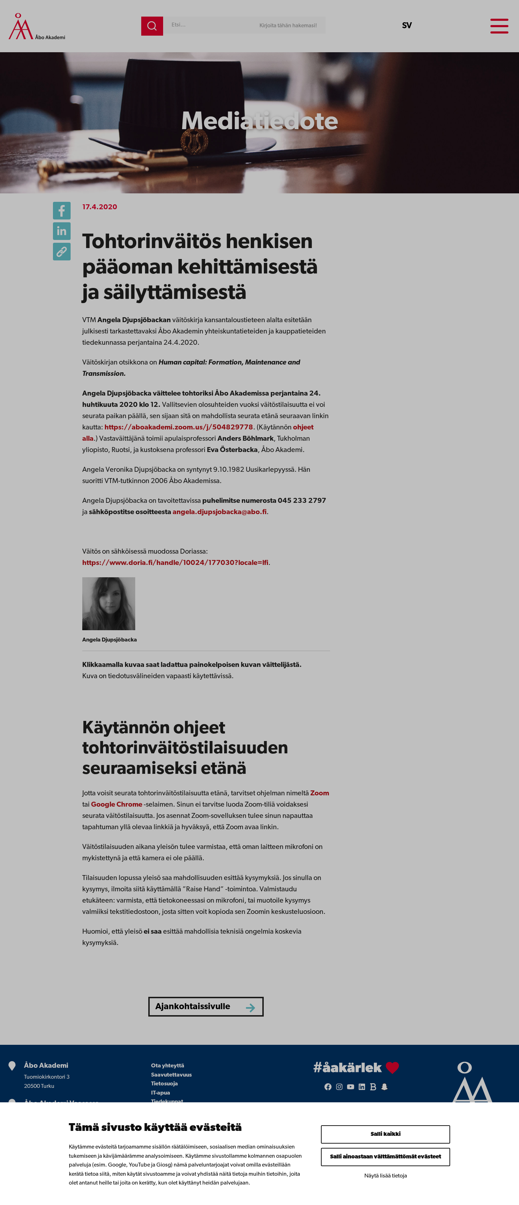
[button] (62, 251)
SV (407, 26)
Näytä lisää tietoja (385, 1176)
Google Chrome (116, 804)
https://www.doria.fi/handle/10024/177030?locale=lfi (175, 563)
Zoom (319, 793)
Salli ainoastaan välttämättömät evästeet (385, 1157)
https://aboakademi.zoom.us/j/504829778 (179, 427)
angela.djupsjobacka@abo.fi (220, 512)
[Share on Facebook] (62, 210)
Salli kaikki (386, 1134)
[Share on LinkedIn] (62, 231)
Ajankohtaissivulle (192, 1006)
